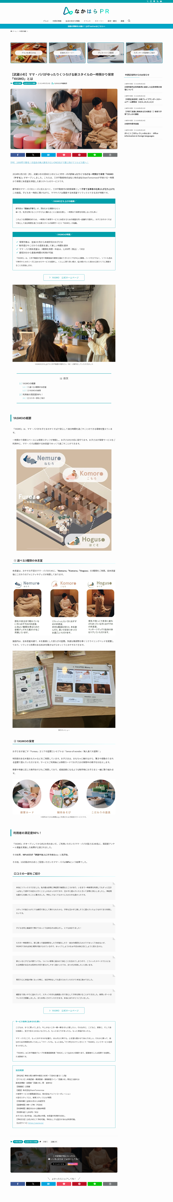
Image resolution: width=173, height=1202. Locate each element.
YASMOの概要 (29, 383)
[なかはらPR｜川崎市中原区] (86, 11)
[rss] (157, 1)
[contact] (160, 1)
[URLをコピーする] (110, 155)
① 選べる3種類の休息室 (36, 387)
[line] (154, 1)
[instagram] (151, 1)
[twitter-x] (147, 1)
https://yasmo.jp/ (36, 1123)
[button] (18, 155)
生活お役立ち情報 (29, 83)
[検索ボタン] (129, 21)
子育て (45, 1142)
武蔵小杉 (54, 1142)
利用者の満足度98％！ (33, 394)
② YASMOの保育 (34, 390)
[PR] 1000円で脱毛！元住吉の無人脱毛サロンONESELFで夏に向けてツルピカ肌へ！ (50, 162)
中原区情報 (17, 83)
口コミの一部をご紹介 (36, 398)
